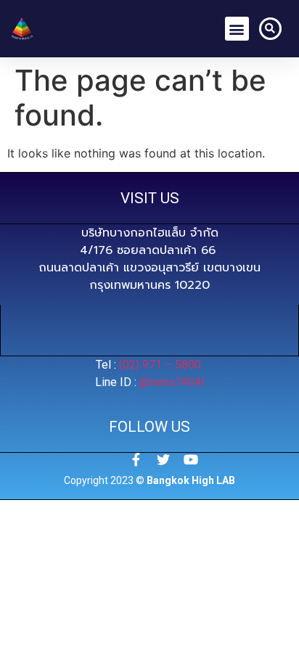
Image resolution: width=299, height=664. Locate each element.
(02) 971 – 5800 (161, 365)
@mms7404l (171, 382)
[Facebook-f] (135, 459)
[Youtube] (190, 459)
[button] (237, 29)
